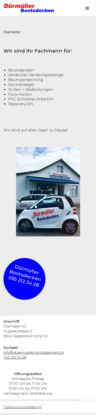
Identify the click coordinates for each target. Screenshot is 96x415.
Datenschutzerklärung (22, 407)
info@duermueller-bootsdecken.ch (33, 352)
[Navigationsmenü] (87, 8)
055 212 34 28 (14, 357)
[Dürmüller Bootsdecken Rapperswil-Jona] (30, 8)
